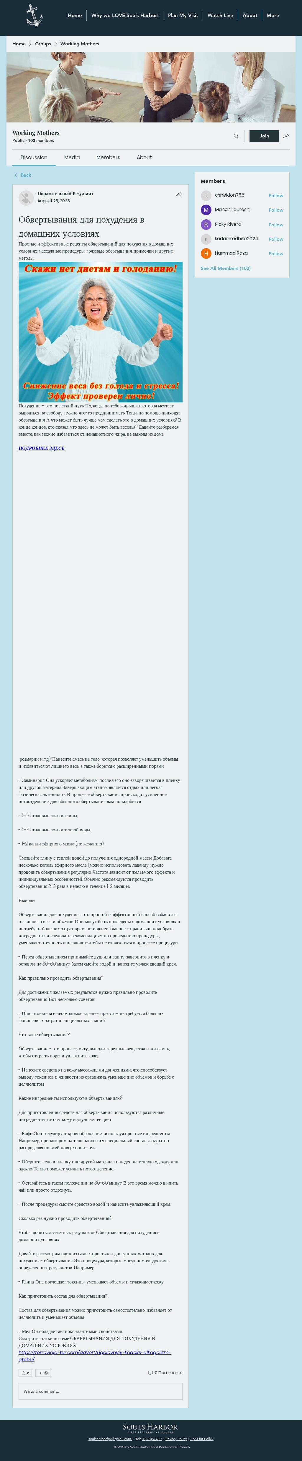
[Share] (179, 194)
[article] (100, 796)
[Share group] (286, 135)
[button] (250, 15)
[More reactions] (43, 1373)
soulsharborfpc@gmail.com (110, 1439)
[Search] (236, 136)
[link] (34, 157)
